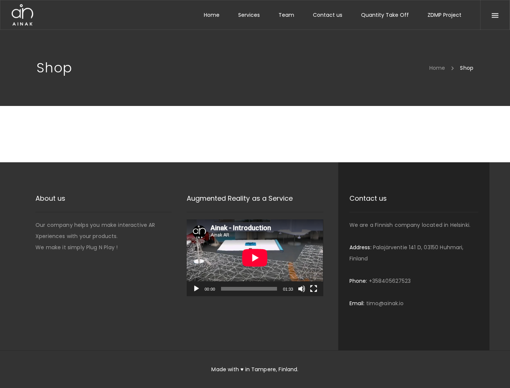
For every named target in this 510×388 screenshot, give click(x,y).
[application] (255, 257)
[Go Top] (496, 371)
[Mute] (301, 288)
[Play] (196, 288)
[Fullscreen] (313, 288)
